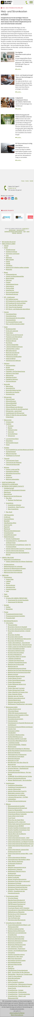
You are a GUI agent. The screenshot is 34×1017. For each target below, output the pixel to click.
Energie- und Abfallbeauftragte (17, 950)
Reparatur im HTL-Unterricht (16, 822)
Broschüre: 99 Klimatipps (16, 641)
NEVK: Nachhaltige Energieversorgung (20, 750)
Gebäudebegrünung (12, 284)
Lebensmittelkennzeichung (14, 346)
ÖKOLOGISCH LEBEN (8, 244)
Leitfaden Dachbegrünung (16, 660)
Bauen (6, 272)
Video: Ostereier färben (15, 694)
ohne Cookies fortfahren (17, 1013)
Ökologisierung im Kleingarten (17, 754)
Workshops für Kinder (14, 883)
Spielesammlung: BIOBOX (16, 826)
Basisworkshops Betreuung (16, 931)
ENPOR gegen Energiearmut (16, 904)
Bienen (10, 428)
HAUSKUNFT (12, 733)
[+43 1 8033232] (26, 3)
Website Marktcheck (14, 700)
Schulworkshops (9, 564)
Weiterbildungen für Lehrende (13, 566)
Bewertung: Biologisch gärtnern (17, 941)
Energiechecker (13, 721)
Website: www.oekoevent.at (16, 698)
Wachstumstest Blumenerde (16, 920)
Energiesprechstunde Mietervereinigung (20, 727)
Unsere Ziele (9, 579)
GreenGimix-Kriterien (14, 505)
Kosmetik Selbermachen (13, 390)
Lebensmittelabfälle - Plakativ (17, 744)
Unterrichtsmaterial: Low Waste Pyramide (21, 842)
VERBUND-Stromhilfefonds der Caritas (20, 776)
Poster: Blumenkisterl (14, 682)
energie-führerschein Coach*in (17, 791)
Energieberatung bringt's (15, 719)
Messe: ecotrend (13, 674)
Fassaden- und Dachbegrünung (15, 371)
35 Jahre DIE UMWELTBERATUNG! (16, 598)
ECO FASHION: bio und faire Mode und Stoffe (19, 449)
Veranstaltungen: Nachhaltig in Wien (19, 859)
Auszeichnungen (11, 589)
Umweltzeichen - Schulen (15, 990)
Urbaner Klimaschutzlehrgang (17, 801)
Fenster (8, 282)
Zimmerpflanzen (11, 381)
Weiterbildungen (9, 537)
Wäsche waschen (11, 453)
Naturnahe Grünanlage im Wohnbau (19, 748)
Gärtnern (6, 363)
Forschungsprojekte (12, 896)
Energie (6, 312)
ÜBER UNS (5, 575)
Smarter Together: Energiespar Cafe (19, 828)
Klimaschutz (8, 397)
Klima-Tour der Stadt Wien (16, 820)
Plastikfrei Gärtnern (12, 379)
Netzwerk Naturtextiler (15, 964)
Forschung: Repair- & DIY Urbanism (18, 908)
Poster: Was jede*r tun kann (16, 688)
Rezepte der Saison (12, 354)
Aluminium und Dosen (12, 253)
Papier (8, 261)
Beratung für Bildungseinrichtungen (15, 568)
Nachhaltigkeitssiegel (14, 962)
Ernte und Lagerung (12, 331)
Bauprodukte (10, 278)
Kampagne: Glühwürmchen (16, 650)
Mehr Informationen (17, 1015)
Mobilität (7, 521)
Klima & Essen (10, 399)
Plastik (8, 263)
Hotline (8, 607)
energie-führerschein (14, 789)
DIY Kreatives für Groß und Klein (16, 303)
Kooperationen (10, 585)
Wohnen (6, 467)
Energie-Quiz (12, 729)
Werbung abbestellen (12, 479)
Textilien (6, 447)
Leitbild (8, 581)
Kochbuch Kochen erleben (16, 652)
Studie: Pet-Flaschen (14, 916)
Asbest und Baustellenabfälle (15, 276)
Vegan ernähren (11, 358)
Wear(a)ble (11, 865)
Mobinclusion (12, 746)
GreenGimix (9, 503)
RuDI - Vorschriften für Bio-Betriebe (19, 972)
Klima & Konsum (11, 401)
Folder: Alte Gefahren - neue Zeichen (19, 643)
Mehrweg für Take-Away (15, 956)
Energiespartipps (11, 314)
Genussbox (11, 952)
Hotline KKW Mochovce (15, 737)
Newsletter (9, 609)
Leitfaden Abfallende (14, 658)
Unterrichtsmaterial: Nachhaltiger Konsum (21, 843)
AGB (24, 231)
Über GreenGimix (13, 509)
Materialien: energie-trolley (16, 793)
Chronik (6, 596)
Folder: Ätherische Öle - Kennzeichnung (20, 644)
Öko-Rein (9, 498)
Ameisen (10, 426)
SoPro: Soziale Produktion (16, 982)
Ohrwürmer (11, 436)
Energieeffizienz (9, 519)
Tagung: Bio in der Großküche (17, 834)
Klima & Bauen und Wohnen (14, 407)
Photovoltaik (10, 288)
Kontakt (19, 233)
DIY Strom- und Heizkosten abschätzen (18, 309)
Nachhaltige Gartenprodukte (17, 960)
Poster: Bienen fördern (15, 678)
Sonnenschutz (10, 394)
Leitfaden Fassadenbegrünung (17, 662)
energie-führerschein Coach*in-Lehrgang (18, 548)
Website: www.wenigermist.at (17, 867)
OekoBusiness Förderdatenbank (18, 970)
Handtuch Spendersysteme (16, 954)
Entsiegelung (10, 369)
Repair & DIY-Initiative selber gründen (17, 267)
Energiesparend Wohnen (15, 906)
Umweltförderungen (10, 535)
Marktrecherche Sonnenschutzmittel (19, 672)
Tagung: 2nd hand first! (15, 832)
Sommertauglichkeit (12, 292)
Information (9, 623)
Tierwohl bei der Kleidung (13, 462)
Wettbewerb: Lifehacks (15, 869)
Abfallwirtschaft (9, 488)
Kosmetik (7, 384)
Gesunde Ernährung (12, 339)
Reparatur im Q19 (13, 760)
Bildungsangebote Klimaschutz (17, 808)
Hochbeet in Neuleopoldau (16, 735)
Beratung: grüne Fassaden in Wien (18, 715)
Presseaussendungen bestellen (15, 616)
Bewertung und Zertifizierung (13, 496)
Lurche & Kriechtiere (12, 439)
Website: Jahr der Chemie (15, 696)
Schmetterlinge (12, 434)
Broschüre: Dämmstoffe (15, 637)
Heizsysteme (10, 286)
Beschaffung (8, 494)
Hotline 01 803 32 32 (14, 709)
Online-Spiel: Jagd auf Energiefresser (19, 824)
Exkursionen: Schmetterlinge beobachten (20, 812)
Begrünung (7, 492)
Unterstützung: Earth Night (16, 756)
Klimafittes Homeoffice (13, 473)
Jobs (28, 231)
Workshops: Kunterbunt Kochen (17, 887)
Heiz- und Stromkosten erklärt (12, 8)
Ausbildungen (10, 783)
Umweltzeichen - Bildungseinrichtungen (20, 984)
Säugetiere (9, 441)
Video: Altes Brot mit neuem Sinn (18, 692)
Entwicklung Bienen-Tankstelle (17, 814)
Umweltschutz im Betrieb (13, 923)
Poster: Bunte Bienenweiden (16, 680)
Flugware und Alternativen (14, 337)
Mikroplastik (10, 259)
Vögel (7, 445)
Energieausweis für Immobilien (15, 318)
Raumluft (7, 527)
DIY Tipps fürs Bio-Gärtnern (14, 305)
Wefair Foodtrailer (13, 877)
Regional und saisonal (12, 352)
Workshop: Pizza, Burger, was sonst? (19, 881)
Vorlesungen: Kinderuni (15, 863)
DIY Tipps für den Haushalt (14, 307)
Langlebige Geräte (13, 743)
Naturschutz (7, 420)
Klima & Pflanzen (11, 405)
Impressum (12, 230)
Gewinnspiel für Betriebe (15, 602)
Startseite (25, 228)
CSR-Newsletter (9, 515)
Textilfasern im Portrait (13, 455)
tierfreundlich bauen (12, 443)
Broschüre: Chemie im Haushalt (17, 627)
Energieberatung (11, 316)
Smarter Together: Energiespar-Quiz (19, 830)
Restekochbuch (13, 980)
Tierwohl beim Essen (12, 460)
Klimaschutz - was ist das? (14, 411)
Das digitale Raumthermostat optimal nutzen (23, 54)
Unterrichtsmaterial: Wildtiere (17, 857)
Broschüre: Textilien (14, 635)
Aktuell (6, 246)
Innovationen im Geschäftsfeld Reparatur (20, 910)
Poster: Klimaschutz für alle (16, 690)
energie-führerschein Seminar (15, 550)
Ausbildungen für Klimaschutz (15, 413)
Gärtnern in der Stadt (12, 373)
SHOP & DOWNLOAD (8, 482)
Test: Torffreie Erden (14, 918)
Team (5, 594)
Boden (8, 367)
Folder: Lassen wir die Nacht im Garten (19, 646)
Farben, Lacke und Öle (12, 469)
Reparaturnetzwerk (14, 758)
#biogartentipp (10, 365)
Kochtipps (9, 343)
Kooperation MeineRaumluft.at (17, 741)
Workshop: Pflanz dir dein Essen (17, 889)
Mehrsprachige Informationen (13, 572)
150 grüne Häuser (13, 711)
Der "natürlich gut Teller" (15, 946)
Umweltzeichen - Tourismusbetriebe (19, 994)
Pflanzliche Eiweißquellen (14, 356)
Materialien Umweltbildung (12, 559)
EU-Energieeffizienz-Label (14, 322)
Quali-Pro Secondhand (15, 976)
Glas (7, 255)
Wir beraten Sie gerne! (9, 242)
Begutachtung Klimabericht (16, 900)
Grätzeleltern (12, 799)
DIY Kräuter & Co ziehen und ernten (16, 301)
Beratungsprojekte (11, 707)
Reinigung (7, 529)
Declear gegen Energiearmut (17, 902)
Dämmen (9, 280)
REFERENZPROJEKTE (11, 621)
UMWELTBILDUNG (8, 557)
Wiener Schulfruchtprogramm (17, 879)
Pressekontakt (10, 618)
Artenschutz (9, 422)
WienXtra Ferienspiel (14, 875)
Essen (6, 327)
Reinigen (8, 475)
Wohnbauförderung (12, 294)
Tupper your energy (14, 770)
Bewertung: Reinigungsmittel (17, 944)
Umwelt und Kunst (13, 836)
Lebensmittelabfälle (12, 345)
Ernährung (7, 517)
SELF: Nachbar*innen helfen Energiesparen (21, 766)
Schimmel (9, 477)
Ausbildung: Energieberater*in (17, 787)
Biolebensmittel (11, 329)
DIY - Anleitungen (9, 297)
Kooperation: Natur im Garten (17, 656)
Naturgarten (9, 375)
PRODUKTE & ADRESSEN (10, 484)
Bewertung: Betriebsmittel (16, 939)
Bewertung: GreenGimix (15, 942)
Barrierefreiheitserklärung (13, 231)
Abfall (6, 247)
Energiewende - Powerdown (16, 948)
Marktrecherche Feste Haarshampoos (19, 670)
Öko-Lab (10, 966)
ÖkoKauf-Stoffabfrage (15, 500)
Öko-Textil (9, 512)
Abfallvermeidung (11, 251)
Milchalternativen (11, 350)
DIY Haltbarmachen (12, 299)
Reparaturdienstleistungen (12, 531)
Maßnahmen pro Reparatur (16, 912)
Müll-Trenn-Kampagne (15, 958)
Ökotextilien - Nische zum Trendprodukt (20, 974)
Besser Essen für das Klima (16, 937)
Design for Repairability (15, 810)
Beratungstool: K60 (14, 717)
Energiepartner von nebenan (16, 795)
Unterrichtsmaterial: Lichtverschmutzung (20, 840)
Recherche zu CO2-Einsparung (17, 914)
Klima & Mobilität (11, 403)
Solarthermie (10, 290)
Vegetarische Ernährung (13, 360)
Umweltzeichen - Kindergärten (17, 992)
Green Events (8, 525)
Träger (8, 583)
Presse (14, 233)
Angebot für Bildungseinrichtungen (14, 490)
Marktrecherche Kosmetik (16, 664)
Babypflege (9, 386)
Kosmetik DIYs (10, 388)
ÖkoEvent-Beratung (14, 752)
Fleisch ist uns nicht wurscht (14, 335)
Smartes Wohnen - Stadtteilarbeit (18, 768)
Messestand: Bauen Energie (16, 676)
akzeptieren (17, 1011)
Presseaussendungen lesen (14, 614)
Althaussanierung (11, 274)
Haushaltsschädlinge (12, 471)
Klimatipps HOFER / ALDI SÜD (17, 739)
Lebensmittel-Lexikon (13, 348)
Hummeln (11, 432)
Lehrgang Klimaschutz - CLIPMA (18, 797)
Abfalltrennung (10, 249)
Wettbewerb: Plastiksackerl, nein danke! (20, 704)
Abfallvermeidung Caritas (16, 929)
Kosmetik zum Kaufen (12, 392)
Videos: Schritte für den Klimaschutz (17, 409)
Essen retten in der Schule (16, 816)
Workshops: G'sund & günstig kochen (19, 885)
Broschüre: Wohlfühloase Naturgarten (19, 639)
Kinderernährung (11, 341)
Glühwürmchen (12, 430)
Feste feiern (9, 333)
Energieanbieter (11, 320)
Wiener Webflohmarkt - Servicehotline (19, 780)
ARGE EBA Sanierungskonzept (17, 713)
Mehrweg (9, 257)
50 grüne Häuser (13, 898)
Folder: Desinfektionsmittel (16, 648)
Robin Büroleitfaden (14, 978)
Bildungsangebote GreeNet (16, 806)
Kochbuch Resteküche (15, 654)
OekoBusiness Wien (10, 523)
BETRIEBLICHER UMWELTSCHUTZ (13, 486)
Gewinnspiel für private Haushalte (18, 600)
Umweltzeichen (8, 533)
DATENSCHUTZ (20, 230)
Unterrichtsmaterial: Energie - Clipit (18, 838)
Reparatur (9, 269)
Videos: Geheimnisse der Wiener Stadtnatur (19, 561)
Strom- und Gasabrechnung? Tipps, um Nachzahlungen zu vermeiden (24, 77)
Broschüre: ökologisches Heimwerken (19, 629)
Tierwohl (6, 458)
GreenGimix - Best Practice (16, 507)
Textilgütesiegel (11, 451)
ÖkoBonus (11, 968)
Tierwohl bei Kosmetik (13, 464)
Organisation (8, 577)
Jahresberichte (10, 587)
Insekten (8, 424)
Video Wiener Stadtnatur (15, 861)
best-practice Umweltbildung (13, 570)
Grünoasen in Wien (13, 731)
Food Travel (11, 818)
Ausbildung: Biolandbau (15, 785)
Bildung (8, 804)
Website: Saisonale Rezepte (16, 702)
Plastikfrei (9, 265)
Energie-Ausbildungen (13, 539)
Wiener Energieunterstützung (17, 778)
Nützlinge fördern (11, 377)
